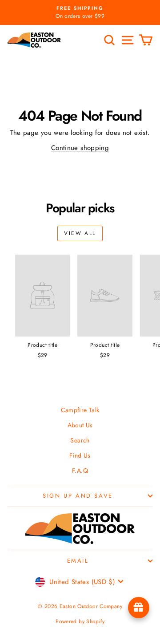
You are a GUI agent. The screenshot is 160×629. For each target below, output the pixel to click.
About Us (80, 425)
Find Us (80, 455)
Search (79, 440)
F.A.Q (80, 470)
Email (78, 560)
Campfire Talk (80, 410)
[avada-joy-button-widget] (138, 607)
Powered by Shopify (80, 621)
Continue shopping (80, 148)
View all (80, 233)
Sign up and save (78, 495)
